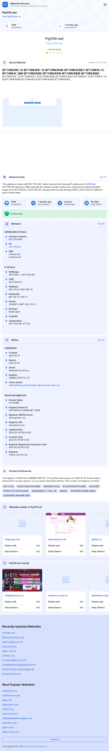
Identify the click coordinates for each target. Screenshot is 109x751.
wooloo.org (8, 655)
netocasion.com (57, 539)
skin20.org (7, 709)
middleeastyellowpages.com (17, 718)
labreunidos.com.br (12, 641)
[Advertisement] (54, 89)
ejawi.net (6, 700)
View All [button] (103, 177)
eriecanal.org (9, 646)
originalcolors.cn (14, 595)
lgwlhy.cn (97, 539)
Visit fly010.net (9, 16)
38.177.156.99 (15, 247)
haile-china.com (10, 731)
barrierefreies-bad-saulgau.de (18, 669)
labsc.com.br (9, 651)
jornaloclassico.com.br (14, 660)
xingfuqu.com (12, 539)
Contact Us (54, 739)
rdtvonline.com (10, 704)
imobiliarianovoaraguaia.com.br (19, 664)
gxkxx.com (8, 727)
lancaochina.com (11, 673)
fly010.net (90, 184)
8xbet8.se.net (9, 722)
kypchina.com (9, 713)
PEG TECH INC (15, 239)
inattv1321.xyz (9, 690)
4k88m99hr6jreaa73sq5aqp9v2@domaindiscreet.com (34, 385)
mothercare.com (11, 695)
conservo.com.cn (58, 595)
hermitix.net (8, 632)
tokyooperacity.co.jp (13, 637)
